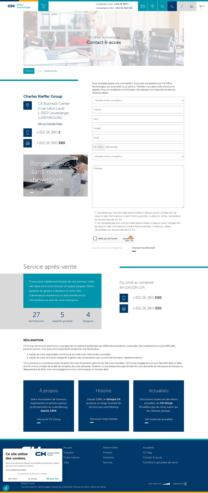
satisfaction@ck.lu (133, 357)
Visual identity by (154, 484)
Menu (43, 5)
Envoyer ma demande (143, 247)
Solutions (108, 457)
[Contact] (143, 6)
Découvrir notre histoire (103, 419)
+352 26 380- (147, 298)
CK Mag (147, 452)
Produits (107, 452)
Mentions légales (43, 487)
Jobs (66, 462)
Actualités (148, 447)
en (203, 6)
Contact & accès (152, 457)
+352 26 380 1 (121, 4)
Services (107, 462)
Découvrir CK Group (49, 419)
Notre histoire (71, 457)
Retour (30, 71)
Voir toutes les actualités (159, 419)
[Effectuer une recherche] (162, 6)
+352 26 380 (48, 132)
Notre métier (110, 447)
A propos (69, 452)
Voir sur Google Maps (50, 123)
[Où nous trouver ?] (152, 6)
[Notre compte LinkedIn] (191, 6)
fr (200, 6)
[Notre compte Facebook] (182, 6)
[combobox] (98, 147)
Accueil (39, 71)
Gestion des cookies (98, 487)
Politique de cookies (81, 487)
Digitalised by (178, 484)
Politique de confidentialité (62, 487)
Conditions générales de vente (160, 462)
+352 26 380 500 (124, 8)
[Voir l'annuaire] (172, 6)
